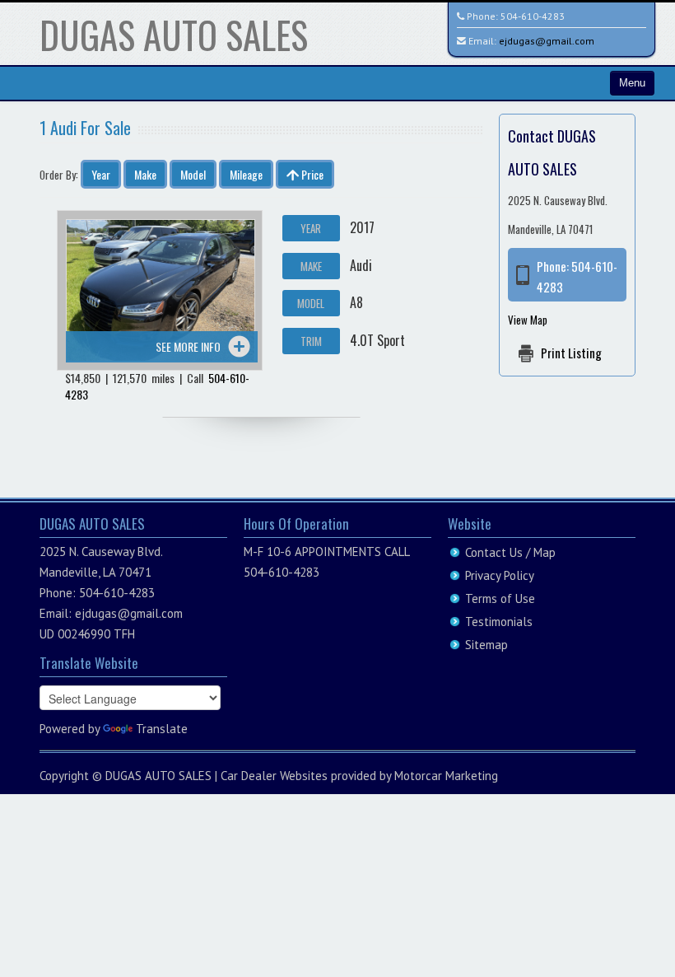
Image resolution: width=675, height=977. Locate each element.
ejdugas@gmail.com (546, 41)
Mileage (246, 174)
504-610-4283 (532, 16)
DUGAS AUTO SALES (174, 34)
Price (311, 174)
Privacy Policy (499, 575)
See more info (188, 346)
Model (193, 174)
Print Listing (571, 353)
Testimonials (499, 621)
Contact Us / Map (510, 552)
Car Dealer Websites (274, 775)
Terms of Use (500, 598)
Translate (162, 728)
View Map (527, 319)
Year (100, 174)
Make (145, 174)
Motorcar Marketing (446, 775)
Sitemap (486, 644)
